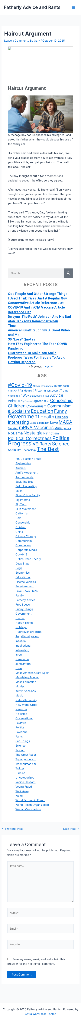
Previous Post (12, 828)
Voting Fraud (23, 786)
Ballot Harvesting (26, 486)
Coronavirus (23, 545)
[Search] (68, 273)
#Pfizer (38, 390)
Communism (36, 406)
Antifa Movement (26, 472)
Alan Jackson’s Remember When (33, 321)
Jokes (33, 422)
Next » (48, 366)
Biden (19, 490)
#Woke (26, 395)
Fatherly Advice (25, 600)
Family (19, 595)
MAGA (65, 422)
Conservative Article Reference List (36, 303)
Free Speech (23, 604)
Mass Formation (25, 682)
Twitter (19, 768)
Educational (22, 577)
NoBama (15, 433)
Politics (60, 438)
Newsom (21, 709)
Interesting (18, 422)
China (19, 532)
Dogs (18, 568)
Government (24, 416)
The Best (48, 449)
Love (54, 422)
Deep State (22, 563)
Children (17, 406)
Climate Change (25, 536)
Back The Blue (24, 481)
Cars (46, 401)
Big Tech (20, 504)
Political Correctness (30, 438)
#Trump (64, 390)
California (21, 513)
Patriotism (51, 433)
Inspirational (23, 645)
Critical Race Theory (28, 559)
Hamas (19, 618)
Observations (24, 718)
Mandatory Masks (27, 677)
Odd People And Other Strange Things (37, 294)
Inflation (20, 641)
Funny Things (24, 609)
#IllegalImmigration (43, 386)
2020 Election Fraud (28, 459)
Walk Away (22, 791)
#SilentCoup (51, 390)
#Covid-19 (20, 385)
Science (61, 444)
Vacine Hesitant (25, 782)
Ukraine (20, 773)
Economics (22, 572)
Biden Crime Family (27, 495)
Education (42, 411)
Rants (45, 444)
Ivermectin (22, 659)
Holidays (21, 627)
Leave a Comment (16, 40)
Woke (19, 795)
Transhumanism (25, 764)
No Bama (21, 714)
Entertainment (24, 586)
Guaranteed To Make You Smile (32, 353)
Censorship (61, 400)
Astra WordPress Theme (40, 1014)
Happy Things (24, 622)
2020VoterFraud (40, 395)
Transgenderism (25, 759)
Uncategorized (24, 777)
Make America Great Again (32, 673)
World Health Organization (32, 805)
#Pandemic (25, 390)
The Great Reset (25, 754)
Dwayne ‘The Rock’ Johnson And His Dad (39, 317)
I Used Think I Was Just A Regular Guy (37, 298)
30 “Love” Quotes (21, 339)
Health (47, 417)
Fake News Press (26, 591)
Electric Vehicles (25, 582)
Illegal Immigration (27, 636)
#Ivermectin (61, 386)
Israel (18, 654)
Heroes (61, 417)
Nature (67, 428)
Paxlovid (20, 723)
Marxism (13, 428)
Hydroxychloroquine (28, 632)
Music (58, 428)
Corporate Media (26, 550)
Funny (60, 411)
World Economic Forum (30, 800)
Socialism (14, 450)
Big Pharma (26, 401)
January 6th (23, 663)
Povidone (21, 732)
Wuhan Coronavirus (28, 809)
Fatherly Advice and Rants (32, 7)
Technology (29, 449)
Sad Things (22, 741)
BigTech (37, 401)
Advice (56, 395)
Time (12, 326)
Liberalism (43, 422)
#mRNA (12, 390)
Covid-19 (21, 554)
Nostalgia (33, 433)
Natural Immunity (26, 700)
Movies (20, 686)
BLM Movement (25, 509)
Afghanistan (23, 463)
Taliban (19, 750)
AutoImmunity (24, 477)
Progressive (23, 443)
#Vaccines (14, 395)
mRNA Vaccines (36, 427)
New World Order (26, 704)
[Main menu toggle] (73, 8)
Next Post (71, 828)
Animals (14, 401)
